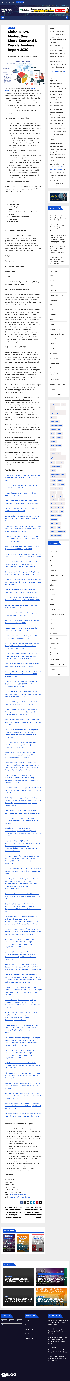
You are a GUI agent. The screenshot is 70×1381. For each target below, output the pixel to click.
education (60, 462)
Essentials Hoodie (56, 466)
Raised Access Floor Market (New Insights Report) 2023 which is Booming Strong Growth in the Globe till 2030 (23, 790)
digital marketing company (55, 457)
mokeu (61, 500)
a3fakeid (53, 417)
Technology (11, 27)
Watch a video (55, 71)
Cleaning (53, 290)
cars (52, 437)
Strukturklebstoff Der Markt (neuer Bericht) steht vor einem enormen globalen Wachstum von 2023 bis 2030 (22, 820)
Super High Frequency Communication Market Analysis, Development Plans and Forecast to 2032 (33, 1212)
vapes (52, 531)
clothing (53, 441)
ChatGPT (53, 285)
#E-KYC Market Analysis (28, 56)
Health (53, 484)
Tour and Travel (55, 394)
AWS (51, 276)
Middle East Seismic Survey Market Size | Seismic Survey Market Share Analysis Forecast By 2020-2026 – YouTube (22, 1075)
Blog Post (28, 1334)
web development (56, 535)
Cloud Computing (56, 295)
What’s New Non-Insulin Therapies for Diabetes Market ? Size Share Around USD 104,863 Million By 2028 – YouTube (23, 1106)
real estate (54, 511)
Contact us (29, 1329)
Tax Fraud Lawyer (56, 515)
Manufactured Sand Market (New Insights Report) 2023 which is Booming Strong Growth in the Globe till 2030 (23, 722)
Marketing (54, 500)
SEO (62, 511)
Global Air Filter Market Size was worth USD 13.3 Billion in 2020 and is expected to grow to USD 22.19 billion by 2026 (22, 518)
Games (60, 480)
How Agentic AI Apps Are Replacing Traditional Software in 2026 (51, 1281)
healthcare (61, 484)
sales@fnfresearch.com (18, 1194)
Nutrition (53, 353)
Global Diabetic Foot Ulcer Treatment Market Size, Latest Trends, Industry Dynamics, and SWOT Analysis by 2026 (23, 674)
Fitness (53, 480)
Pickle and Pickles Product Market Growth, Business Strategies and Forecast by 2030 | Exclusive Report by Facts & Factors (20, 755)
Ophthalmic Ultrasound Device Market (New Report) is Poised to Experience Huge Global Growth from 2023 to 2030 (21, 744)
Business (53, 281)
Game (52, 324)
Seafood (53, 368)
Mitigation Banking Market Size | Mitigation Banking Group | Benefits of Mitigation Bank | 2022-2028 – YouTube (23, 1085)
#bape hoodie (55, 404)
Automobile (54, 271)
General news (55, 329)
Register (28, 1325)
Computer (53, 300)
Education (53, 305)
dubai (52, 462)
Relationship (54, 363)
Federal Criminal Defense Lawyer (57, 475)
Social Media (54, 379)
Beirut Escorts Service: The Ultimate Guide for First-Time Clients (58, 218)
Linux (52, 348)
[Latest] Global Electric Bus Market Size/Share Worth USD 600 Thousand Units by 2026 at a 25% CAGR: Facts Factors (22, 538)
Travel (53, 527)
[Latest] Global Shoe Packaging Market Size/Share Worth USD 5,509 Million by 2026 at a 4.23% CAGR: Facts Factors (23, 582)
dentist (53, 449)
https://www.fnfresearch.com (19, 1197)
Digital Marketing (55, 453)
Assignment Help (55, 429)
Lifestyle (53, 344)
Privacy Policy (30, 1338)
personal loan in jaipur (57, 503)
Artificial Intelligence (56, 425)
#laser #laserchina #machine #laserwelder (57, 412)
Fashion (53, 310)
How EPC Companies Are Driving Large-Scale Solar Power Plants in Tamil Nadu (58, 1350)
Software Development (8, 1236)
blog (52, 433)
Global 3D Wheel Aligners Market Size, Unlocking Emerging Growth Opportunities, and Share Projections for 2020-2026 (22, 646)
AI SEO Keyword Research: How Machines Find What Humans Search (57, 1358)
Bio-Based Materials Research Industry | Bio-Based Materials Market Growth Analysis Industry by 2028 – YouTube (23, 1116)
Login (27, 1320)
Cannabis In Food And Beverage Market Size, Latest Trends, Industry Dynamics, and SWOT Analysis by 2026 (23, 477)
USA (59, 527)
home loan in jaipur (56, 488)
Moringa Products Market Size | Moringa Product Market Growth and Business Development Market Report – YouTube (23, 1095)
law (59, 492)
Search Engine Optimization (55, 374)
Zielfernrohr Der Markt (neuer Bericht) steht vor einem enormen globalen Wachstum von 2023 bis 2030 (22, 896)
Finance (53, 315)
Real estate (54, 358)
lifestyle (59, 496)
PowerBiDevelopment (57, 507)
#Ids (52, 408)
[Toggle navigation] (33, 17)
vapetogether (61, 531)
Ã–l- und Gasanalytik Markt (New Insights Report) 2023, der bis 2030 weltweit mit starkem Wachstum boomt (23, 871)
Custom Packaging (56, 445)
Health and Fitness (57, 334)
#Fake (63, 404)
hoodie (53, 492)
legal (52, 496)
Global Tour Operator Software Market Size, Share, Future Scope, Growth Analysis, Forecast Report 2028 (14, 1212)
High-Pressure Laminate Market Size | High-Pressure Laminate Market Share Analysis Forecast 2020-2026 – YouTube (23, 1065)
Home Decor (54, 339)
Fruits (52, 319)
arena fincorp (55, 421)
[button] (63, 17)
